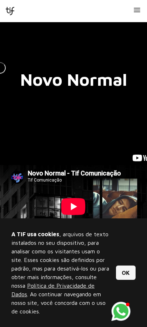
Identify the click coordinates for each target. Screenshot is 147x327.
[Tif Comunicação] (10, 11)
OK (126, 272)
